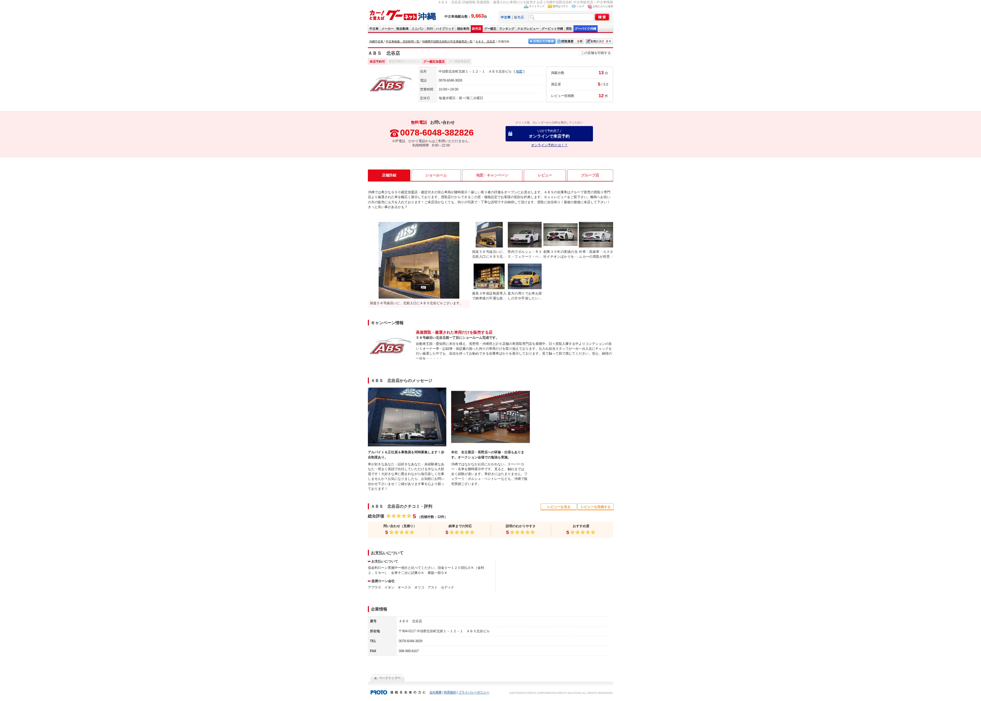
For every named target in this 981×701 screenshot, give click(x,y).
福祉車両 (463, 28)
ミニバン (418, 28)
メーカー (387, 28)
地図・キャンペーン (492, 175)
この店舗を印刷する (596, 53)
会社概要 (435, 692)
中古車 (374, 28)
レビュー (545, 175)
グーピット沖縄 (552, 28)
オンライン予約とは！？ (549, 145)
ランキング (507, 28)
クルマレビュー (528, 28)
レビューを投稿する (596, 507)
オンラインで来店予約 (549, 133)
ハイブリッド (445, 28)
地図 (519, 71)
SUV (430, 28)
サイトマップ (536, 6)
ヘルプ (580, 6)
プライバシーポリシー (474, 692)
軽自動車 (402, 28)
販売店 (519, 17)
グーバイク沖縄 (585, 28)
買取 (569, 28)
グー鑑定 (490, 28)
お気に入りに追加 (603, 6)
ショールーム (436, 175)
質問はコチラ (560, 6)
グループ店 (590, 175)
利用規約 (450, 692)
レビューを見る (558, 507)
